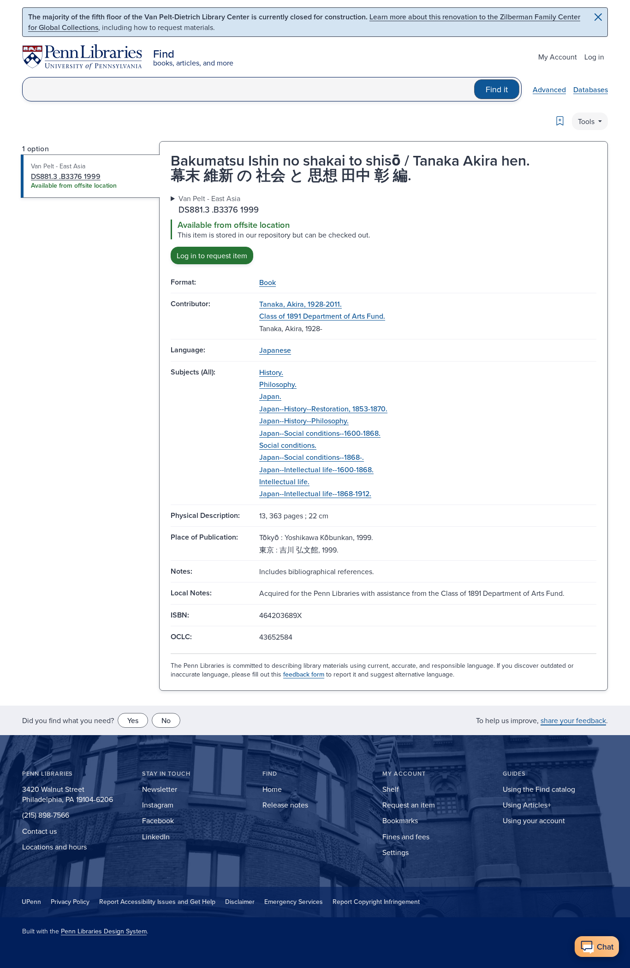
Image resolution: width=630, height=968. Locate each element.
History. (271, 372)
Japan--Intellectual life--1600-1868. (316, 469)
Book (267, 282)
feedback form (303, 674)
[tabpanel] (383, 228)
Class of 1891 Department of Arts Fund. (322, 316)
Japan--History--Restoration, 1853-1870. (323, 409)
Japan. (270, 396)
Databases (590, 89)
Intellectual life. (284, 481)
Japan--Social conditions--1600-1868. (319, 433)
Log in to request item (212, 255)
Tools (587, 121)
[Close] (598, 17)
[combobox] (248, 89)
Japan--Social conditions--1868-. (311, 457)
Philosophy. (278, 384)
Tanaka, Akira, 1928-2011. (300, 304)
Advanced (549, 89)
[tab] (90, 176)
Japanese (275, 350)
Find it (497, 89)
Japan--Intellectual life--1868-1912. (315, 493)
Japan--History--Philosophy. (304, 421)
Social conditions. (287, 445)
